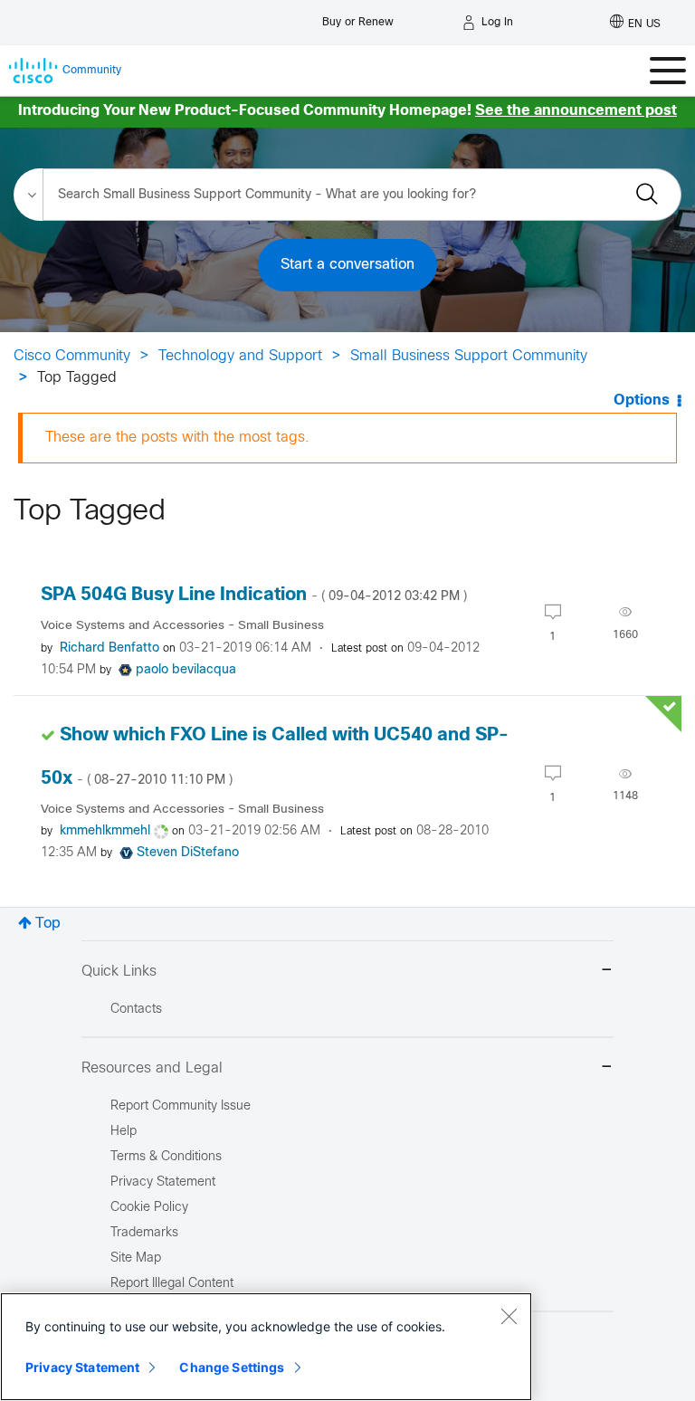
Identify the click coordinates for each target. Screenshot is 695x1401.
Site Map (135, 1258)
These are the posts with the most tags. (177, 437)
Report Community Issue (180, 1106)
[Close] (509, 1316)
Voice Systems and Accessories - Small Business (182, 626)
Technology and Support (240, 356)
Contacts (136, 1009)
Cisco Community (72, 356)
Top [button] (48, 923)
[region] (266, 1346)
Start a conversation (347, 265)
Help (123, 1132)
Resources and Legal (152, 1068)
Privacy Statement (82, 1367)
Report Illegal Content (171, 1284)
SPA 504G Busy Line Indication (254, 595)
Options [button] (642, 400)
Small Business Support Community (468, 356)
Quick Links (119, 971)
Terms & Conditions (166, 1157)
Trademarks (144, 1233)
